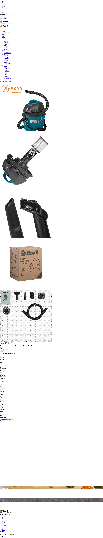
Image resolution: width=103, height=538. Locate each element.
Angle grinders (5, 46)
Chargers (6, 74)
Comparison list (2, 348)
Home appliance (4, 29)
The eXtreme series (6, 8)
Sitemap (3, 529)
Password (1, 17)
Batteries (6, 73)
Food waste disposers (6, 55)
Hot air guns (5, 47)
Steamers (3, 30)
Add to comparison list (3, 349)
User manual (2, 357)
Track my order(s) (2, 15)
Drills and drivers (6, 41)
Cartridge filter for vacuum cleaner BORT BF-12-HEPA (7, 419)
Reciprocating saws (6, 44)
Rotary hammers (6, 42)
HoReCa (3, 51)
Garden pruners (5, 49)
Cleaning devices (4, 33)
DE (2, 1)
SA (2, 2)
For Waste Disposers (7, 57)
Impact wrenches (7, 68)
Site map (5, 9)
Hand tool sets (7, 76)
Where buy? (1, 420)
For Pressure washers (6, 38)
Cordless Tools (5, 66)
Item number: (2, 347)
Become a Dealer (4, 5)
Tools (2, 65)
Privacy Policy (4, 525)
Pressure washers (6, 60)
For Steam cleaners (6, 39)
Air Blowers (3, 34)
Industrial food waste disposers (7, 53)
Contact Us (3, 6)
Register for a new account (3, 18)
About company (4, 521)
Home (3, 3)
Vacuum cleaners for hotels (7, 52)
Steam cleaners (4, 35)
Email (1, 16)
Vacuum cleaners (4, 36)
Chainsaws (5, 45)
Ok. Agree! (2, 536)
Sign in (1, 19)
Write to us (1, 24)
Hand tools (3, 50)
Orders (3, 12)
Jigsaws (5, 43)
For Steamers (6, 58)
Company (3, 4)
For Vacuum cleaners (8, 63)
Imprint (3, 524)
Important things (4, 530)
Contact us (3, 522)
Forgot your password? (6, 17)
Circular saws (7, 71)
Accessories (3, 31)
